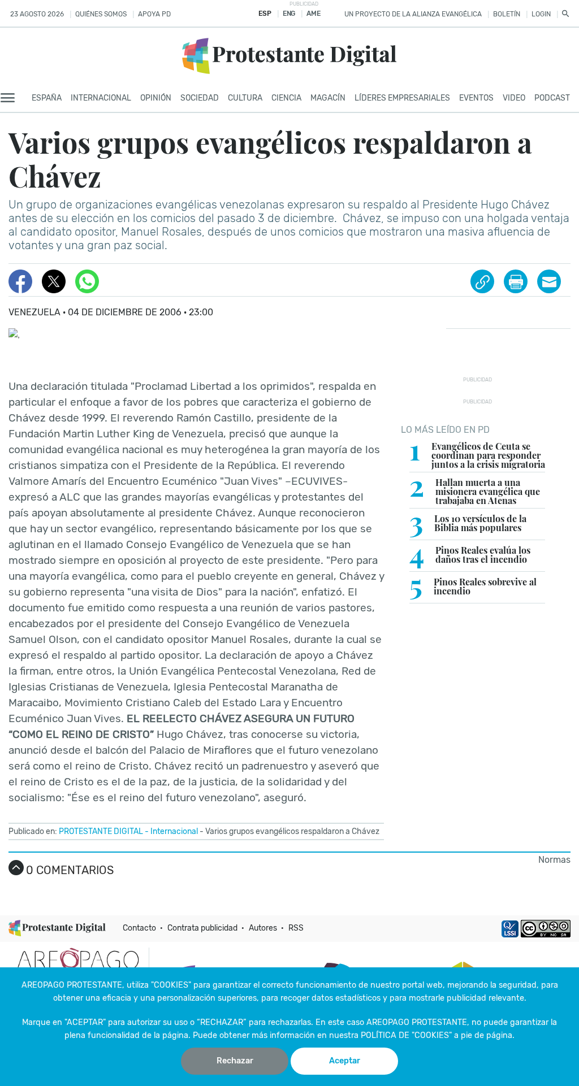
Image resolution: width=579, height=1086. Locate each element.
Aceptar (344, 1061)
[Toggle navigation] (11, 98)
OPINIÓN (155, 98)
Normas (554, 859)
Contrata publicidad (202, 928)
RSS (296, 928)
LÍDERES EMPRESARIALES (402, 98)
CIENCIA (286, 98)
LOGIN (541, 14)
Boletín (506, 14)
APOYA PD (154, 14)
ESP (264, 14)
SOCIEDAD (199, 98)
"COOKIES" (171, 985)
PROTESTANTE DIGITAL (101, 831)
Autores (263, 928)
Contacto (139, 928)
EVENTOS (476, 98)
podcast (552, 98)
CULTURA (245, 98)
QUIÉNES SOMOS (101, 14)
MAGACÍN (327, 98)
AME (313, 14)
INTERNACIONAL (101, 98)
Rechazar (235, 1061)
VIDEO (514, 98)
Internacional (174, 831)
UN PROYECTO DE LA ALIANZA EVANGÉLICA (413, 14)
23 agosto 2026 (37, 14)
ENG (289, 14)
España (47, 98)
